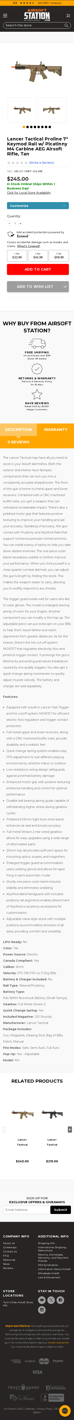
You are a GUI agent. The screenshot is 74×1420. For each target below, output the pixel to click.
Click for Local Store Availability (29, 193)
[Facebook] (60, 1300)
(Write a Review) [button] (41, 163)
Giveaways (10, 1247)
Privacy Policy (45, 1408)
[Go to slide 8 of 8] (50, 127)
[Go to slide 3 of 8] (31, 127)
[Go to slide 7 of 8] (46, 127)
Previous (4, 1129)
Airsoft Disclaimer (58, 1342)
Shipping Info (46, 1243)
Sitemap (30, 1408)
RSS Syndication (48, 1264)
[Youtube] (41, 1300)
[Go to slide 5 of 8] (38, 127)
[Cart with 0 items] (66, 15)
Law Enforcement (49, 1277)
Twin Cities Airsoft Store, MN (18, 1304)
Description (18, 429)
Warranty (55, 429)
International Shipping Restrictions (52, 1249)
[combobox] (37, 25)
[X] (51, 1300)
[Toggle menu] (5, 15)
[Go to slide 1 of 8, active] (24, 127)
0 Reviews (18, 442)
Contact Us (10, 1251)
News (6, 1263)
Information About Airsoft (54, 1269)
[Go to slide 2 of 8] (27, 127)
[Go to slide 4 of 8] (35, 127)
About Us (9, 1243)
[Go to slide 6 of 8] (42, 127)
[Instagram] (41, 1310)
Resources (9, 1259)
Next (70, 1129)
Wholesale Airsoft (48, 1273)
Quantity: (14, 216)
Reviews (8, 1268)
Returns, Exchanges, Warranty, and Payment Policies (53, 1257)
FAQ (6, 1255)
